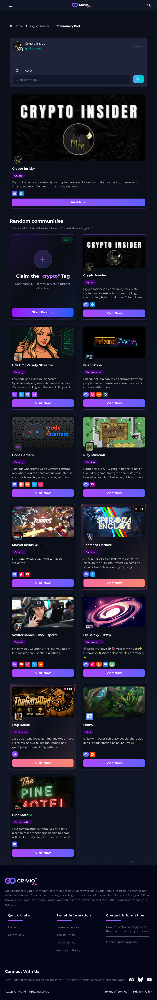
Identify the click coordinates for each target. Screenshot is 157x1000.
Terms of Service (68, 927)
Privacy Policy (66, 935)
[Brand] (81, 5)
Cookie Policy (66, 942)
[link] (139, 509)
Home (19, 26)
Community (16, 935)
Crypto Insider (39, 26)
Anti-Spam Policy (68, 950)
